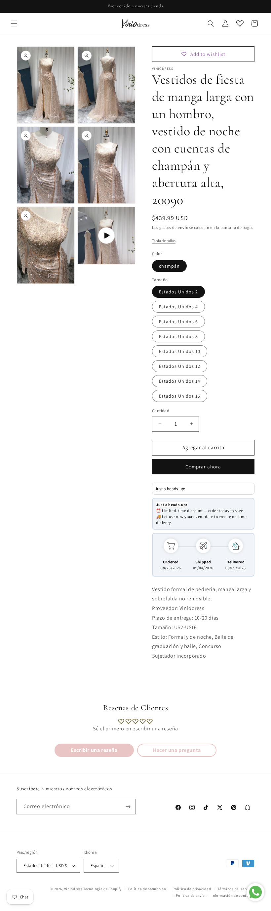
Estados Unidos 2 (178, 292)
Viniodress (73, 889)
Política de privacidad (192, 889)
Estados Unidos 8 (178, 336)
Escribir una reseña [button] (94, 750)
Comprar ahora (203, 466)
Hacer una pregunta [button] (177, 750)
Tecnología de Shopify (102, 889)
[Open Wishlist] (240, 23)
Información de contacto (233, 895)
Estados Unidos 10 (179, 351)
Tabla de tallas (163, 240)
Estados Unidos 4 (178, 307)
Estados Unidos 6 (178, 322)
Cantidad (160, 410)
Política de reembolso (147, 889)
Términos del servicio (235, 889)
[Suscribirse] (128, 806)
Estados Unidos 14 (179, 381)
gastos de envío (173, 227)
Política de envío (190, 895)
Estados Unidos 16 (179, 396)
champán (169, 266)
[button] (14, 23)
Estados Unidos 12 (179, 366)
